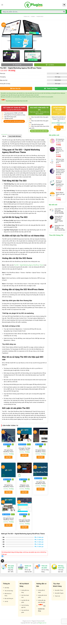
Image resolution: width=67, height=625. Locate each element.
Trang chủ (26, 16)
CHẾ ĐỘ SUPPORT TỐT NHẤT (58, 109)
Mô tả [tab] (4, 136)
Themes (33, 16)
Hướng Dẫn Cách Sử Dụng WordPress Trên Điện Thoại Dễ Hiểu (60, 228)
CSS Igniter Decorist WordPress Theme (8, 519)
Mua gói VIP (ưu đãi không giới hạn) (14, 121)
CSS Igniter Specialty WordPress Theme (24, 520)
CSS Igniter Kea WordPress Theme (8, 485)
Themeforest (39, 16)
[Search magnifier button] (64, 12)
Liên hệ (6, 601)
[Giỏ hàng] (64, 4)
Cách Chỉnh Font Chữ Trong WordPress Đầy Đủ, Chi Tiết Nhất (59, 211)
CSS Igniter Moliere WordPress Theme (40, 450)
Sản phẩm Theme (59, 590)
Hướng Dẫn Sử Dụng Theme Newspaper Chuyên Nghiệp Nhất (59, 219)
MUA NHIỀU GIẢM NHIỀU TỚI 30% (39, 109)
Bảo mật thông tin (9, 598)
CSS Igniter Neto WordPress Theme (8, 450)
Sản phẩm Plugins (59, 593)
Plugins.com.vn (42, 623)
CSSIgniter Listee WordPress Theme (24, 485)
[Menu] (2, 5)
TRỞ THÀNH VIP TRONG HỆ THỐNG (14, 107)
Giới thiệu (7, 587)
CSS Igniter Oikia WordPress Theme (40, 482)
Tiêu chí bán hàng (9, 590)
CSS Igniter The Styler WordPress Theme (24, 449)
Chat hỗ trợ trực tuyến (59, 128)
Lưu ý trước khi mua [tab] (15, 136)
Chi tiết (8, 457)
